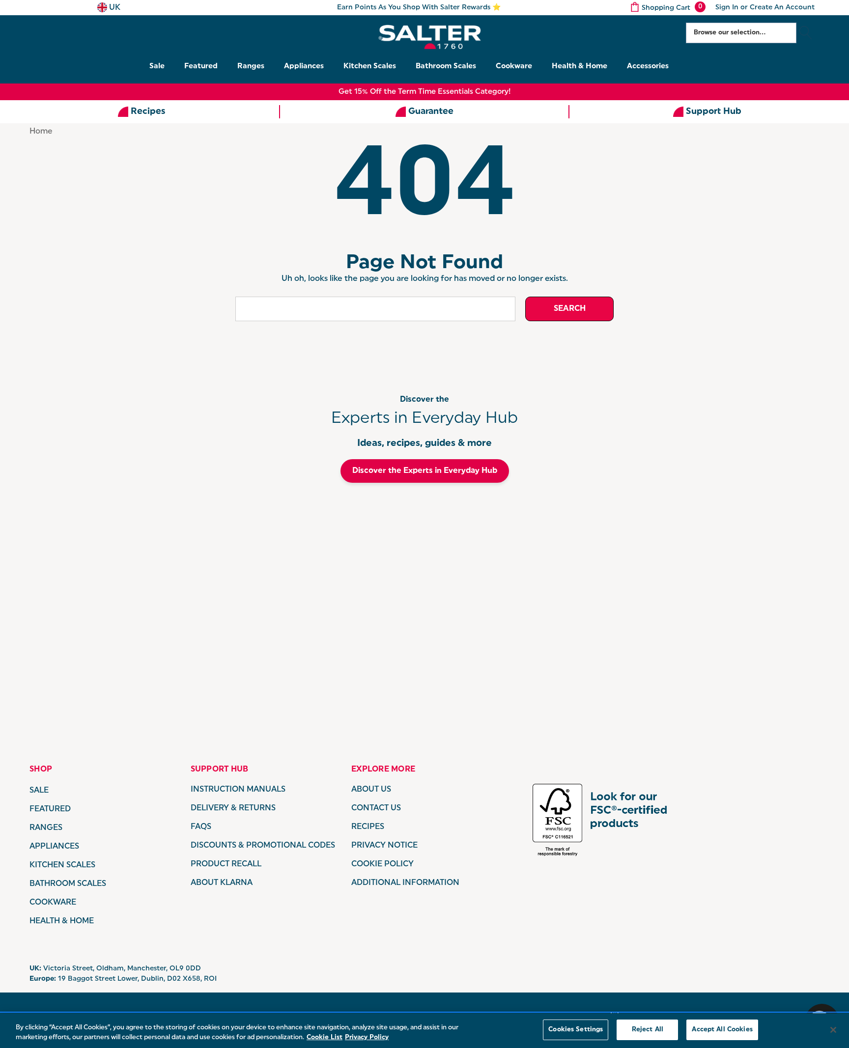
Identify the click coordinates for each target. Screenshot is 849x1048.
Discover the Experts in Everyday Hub (424, 471)
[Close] (833, 1030)
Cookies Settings (575, 1029)
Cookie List (324, 1037)
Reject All (647, 1029)
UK (113, 8)
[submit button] (805, 33)
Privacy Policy (367, 1037)
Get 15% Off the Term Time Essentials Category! (425, 92)
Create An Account (782, 7)
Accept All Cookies (722, 1029)
